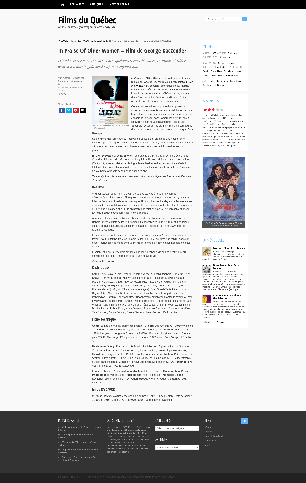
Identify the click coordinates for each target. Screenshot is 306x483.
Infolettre (208, 427)
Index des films (119, 4)
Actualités (77, 4)
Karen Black (229, 81)
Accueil (63, 41)
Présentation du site (214, 436)
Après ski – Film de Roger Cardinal (229, 248)
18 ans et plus (225, 57)
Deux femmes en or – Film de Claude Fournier (227, 297)
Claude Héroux (209, 71)
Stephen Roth (230, 75)
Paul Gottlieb (221, 67)
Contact (208, 431)
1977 (80, 41)
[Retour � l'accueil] (62, 4)
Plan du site (210, 440)
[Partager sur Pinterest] (76, 110)
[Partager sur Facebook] (62, 110)
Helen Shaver (216, 81)
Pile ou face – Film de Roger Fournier (226, 267)
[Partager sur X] (69, 110)
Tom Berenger (219, 85)
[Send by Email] (83, 110)
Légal (207, 445)
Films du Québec (87, 19)
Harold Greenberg (225, 71)
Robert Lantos (216, 75)
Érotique (231, 53)
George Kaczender (95, 41)
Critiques (96, 4)
